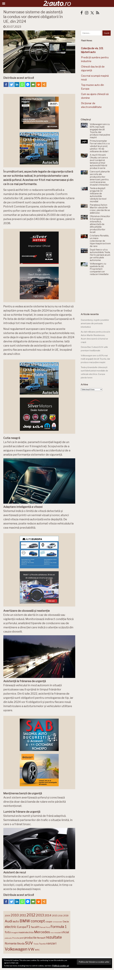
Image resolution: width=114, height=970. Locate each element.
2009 (7, 915)
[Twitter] (11, 84)
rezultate (54, 937)
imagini (14, 932)
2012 (31, 915)
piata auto (8, 938)
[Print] (38, 84)
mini (52, 933)
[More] (44, 84)
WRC (37, 950)
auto (16, 921)
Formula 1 (58, 926)
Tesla (36, 944)
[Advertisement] (97, 294)
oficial (65, 932)
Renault (41, 937)
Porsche (15, 938)
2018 (65, 915)
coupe (48, 921)
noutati (57, 932)
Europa (21, 927)
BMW (25, 921)
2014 (47, 915)
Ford (48, 927)
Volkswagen (16, 949)
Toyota (42, 943)
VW (31, 949)
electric (11, 927)
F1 (28, 927)
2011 (22, 915)
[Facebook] (6, 84)
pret (22, 938)
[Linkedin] (16, 84)
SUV (29, 943)
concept (38, 921)
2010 (15, 915)
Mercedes (42, 932)
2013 (40, 915)
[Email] (33, 84)
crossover (57, 922)
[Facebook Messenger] (27, 84)
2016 (60, 915)
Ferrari (43, 927)
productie (30, 937)
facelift (35, 927)
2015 (55, 915)
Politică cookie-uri (60, 965)
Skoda (20, 943)
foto (8, 932)
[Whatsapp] (22, 84)
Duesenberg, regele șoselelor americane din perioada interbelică (95, 323)
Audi (8, 921)
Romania (10, 943)
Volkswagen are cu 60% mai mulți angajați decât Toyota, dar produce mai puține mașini (95, 359)
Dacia (66, 921)
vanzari (51, 943)
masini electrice (26, 932)
